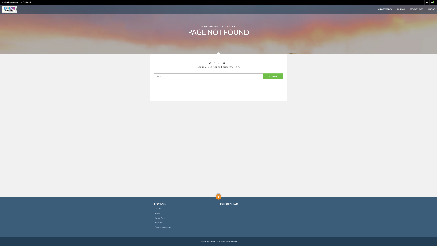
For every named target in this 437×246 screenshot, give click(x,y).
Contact (431, 9)
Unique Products (385, 9)
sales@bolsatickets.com (11, 2)
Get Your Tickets (416, 9)
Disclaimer (159, 222)
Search (274, 76)
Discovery (228, 67)
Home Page (401, 9)
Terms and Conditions (163, 227)
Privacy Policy (160, 218)
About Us (158, 209)
